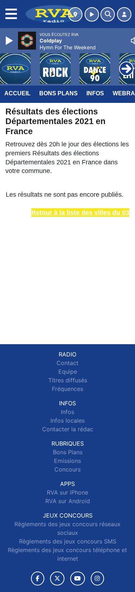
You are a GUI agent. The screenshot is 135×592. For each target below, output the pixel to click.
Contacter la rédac (67, 429)
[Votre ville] (75, 14)
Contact (67, 362)
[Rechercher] (107, 14)
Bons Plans (58, 93)
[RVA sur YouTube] (77, 578)
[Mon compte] (124, 14)
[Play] (10, 40)
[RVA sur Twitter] (57, 578)
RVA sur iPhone (67, 492)
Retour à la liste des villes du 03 (80, 212)
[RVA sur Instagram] (97, 578)
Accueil (17, 93)
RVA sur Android (67, 501)
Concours (67, 469)
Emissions (67, 460)
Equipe (67, 371)
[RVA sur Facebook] (38, 578)
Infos (95, 93)
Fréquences (67, 388)
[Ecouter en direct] (92, 14)
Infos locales (67, 420)
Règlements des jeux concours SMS (67, 541)
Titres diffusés (67, 380)
